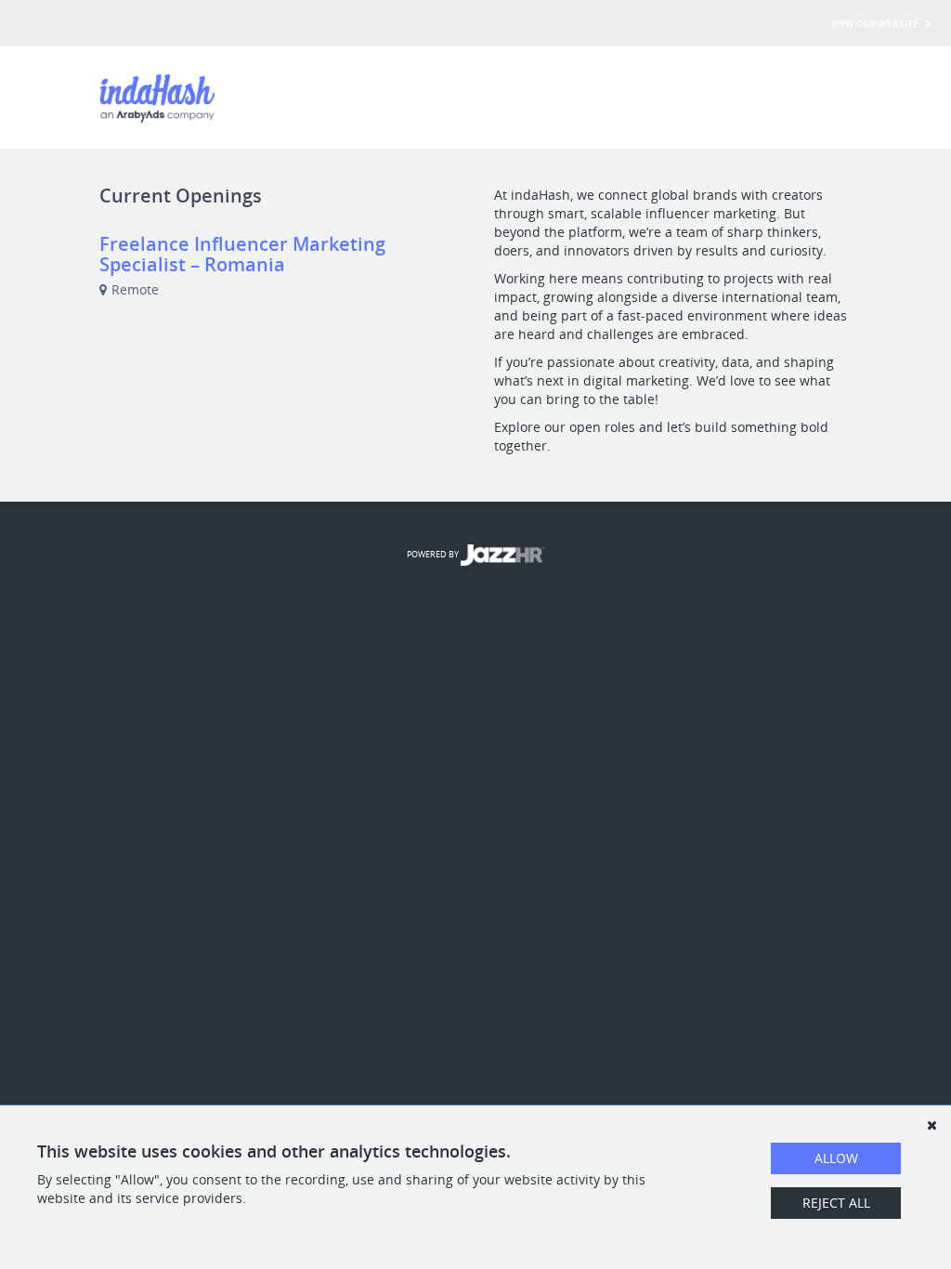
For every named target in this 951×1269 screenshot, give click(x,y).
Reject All (836, 1202)
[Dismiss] (931, 1125)
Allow (836, 1158)
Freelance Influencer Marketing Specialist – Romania (242, 254)
